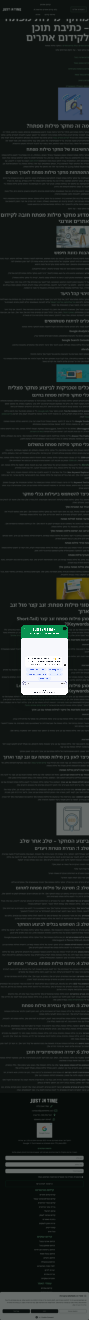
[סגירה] (65, 628)
